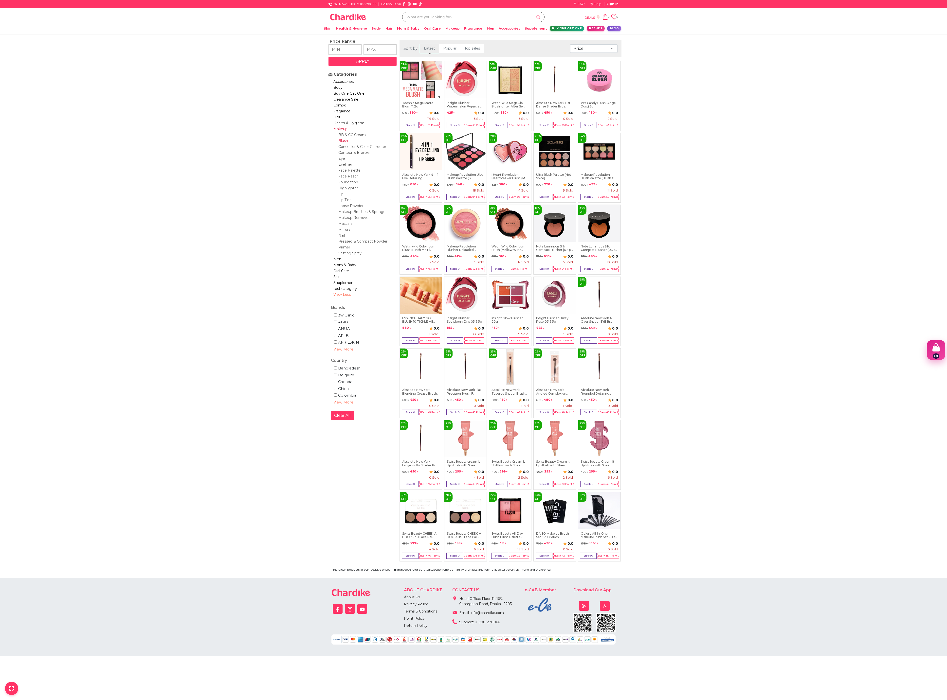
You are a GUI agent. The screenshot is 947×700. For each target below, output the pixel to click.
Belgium (346, 375)
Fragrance (473, 28)
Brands (595, 28)
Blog (614, 28)
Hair (389, 28)
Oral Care (432, 28)
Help (597, 4)
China (343, 388)
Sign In (612, 4)
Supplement (536, 28)
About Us (412, 597)
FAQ (581, 4)
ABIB (343, 322)
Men (490, 28)
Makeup (452, 28)
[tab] (429, 48)
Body (376, 28)
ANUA (344, 328)
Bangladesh (349, 368)
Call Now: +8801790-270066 (354, 4)
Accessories (509, 28)
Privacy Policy (416, 604)
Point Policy (414, 618)
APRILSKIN (348, 342)
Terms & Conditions (420, 611)
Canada (345, 381)
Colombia (347, 395)
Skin (327, 28)
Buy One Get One (567, 28)
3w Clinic (346, 315)
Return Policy (415, 625)
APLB (343, 335)
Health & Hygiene (351, 28)
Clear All (342, 415)
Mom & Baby (408, 28)
